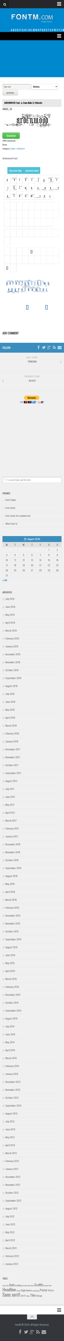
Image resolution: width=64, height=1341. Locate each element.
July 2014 (9, 1026)
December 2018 (12, 654)
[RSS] (54, 348)
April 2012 (10, 1240)
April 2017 (10, 812)
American (5, 1285)
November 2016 (12, 852)
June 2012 (10, 1224)
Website (38, 102)
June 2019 (10, 606)
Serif (23, 1295)
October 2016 (12, 860)
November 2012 (12, 1184)
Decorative (30, 1285)
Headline (9, 1289)
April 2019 (10, 622)
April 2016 (10, 892)
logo (23, 1290)
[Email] (60, 348)
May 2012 (10, 1232)
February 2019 (12, 638)
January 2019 (11, 646)
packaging (36, 1290)
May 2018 (10, 709)
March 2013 (11, 1153)
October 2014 (12, 1002)
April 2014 (10, 1050)
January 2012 (11, 1264)
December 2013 (12, 1082)
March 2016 (11, 899)
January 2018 (11, 741)
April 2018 (10, 717)
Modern (29, 1290)
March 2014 (11, 1058)
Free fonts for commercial (17, 515)
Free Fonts (10, 508)
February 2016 (12, 907)
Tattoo (28, 1295)
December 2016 (12, 844)
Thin (32, 1295)
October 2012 (12, 1192)
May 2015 (10, 963)
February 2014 (12, 1066)
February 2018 (12, 733)
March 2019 (11, 630)
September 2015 (13, 939)
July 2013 (9, 1121)
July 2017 (9, 789)
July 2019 (9, 599)
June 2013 (10, 1129)
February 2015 (12, 987)
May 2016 (10, 884)
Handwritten (47, 1285)
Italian (18, 1290)
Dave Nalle (27, 102)
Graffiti (38, 1284)
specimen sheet (32, 170)
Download (11, 135)
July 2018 (9, 694)
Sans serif (11, 1294)
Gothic (13, 148)
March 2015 (11, 979)
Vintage (39, 1295)
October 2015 (12, 931)
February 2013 (12, 1161)
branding (18, 1285)
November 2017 (12, 757)
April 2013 (10, 1145)
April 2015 (10, 971)
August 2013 (11, 1113)
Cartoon (24, 1285)
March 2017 (11, 820)
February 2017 (12, 828)
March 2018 (11, 725)
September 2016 (13, 868)
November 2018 (12, 662)
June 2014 (10, 1034)
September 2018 (13, 678)
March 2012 (11, 1248)
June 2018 (10, 701)
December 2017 (12, 749)
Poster (44, 1290)
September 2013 (13, 1105)
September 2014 (13, 1010)
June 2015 (10, 955)
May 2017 (9, 804)
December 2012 (12, 1177)
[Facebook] (39, 348)
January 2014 (11, 1074)
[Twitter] (44, 348)
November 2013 (12, 1089)
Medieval (21, 148)
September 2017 (13, 773)
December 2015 (12, 915)
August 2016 (11, 876)
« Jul (4, 580)
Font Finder (10, 500)
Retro (51, 1290)
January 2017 (11, 836)
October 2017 (11, 765)
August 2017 (11, 781)
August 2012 (11, 1208)
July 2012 (9, 1216)
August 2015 (11, 947)
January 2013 (11, 1169)
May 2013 (10, 1137)
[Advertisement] (32, 59)
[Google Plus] (49, 348)
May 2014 (10, 1042)
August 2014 (11, 1018)
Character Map (15, 170)
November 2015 (12, 923)
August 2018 (11, 686)
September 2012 (13, 1200)
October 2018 (12, 670)
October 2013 (12, 1097)
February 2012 (12, 1256)
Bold (11, 1285)
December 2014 (12, 994)
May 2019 (10, 614)
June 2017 (10, 796)
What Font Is (11, 523)
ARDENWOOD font (12, 102)
